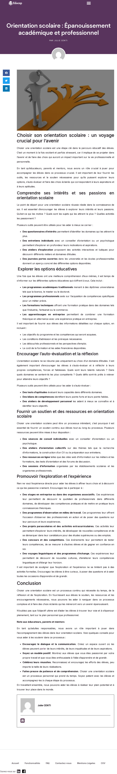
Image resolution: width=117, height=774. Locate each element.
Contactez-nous (63, 763)
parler (43, 648)
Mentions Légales (86, 763)
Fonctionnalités (32, 763)
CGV (103, 763)
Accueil (15, 763)
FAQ (48, 763)
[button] (88, 3)
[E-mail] (23, 721)
